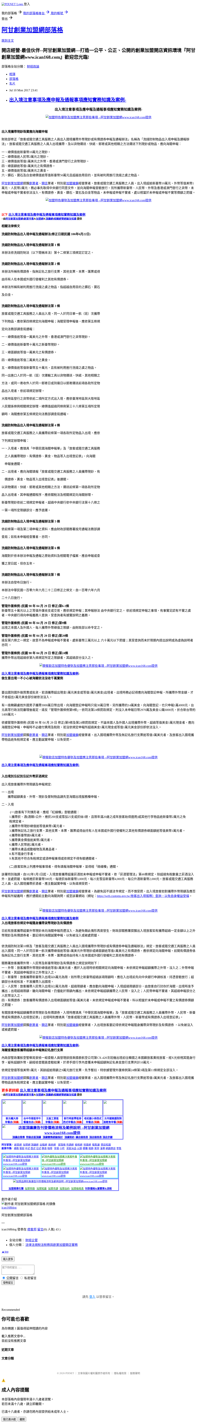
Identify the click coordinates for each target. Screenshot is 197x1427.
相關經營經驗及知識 (65, 218)
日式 (38, 1148)
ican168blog (9, 1207)
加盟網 (39, 218)
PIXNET (69, 1373)
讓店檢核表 (82, 1137)
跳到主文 (8, 40)
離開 (22, 1419)
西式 (33, 1148)
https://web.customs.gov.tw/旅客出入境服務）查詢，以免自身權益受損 (143, 896)
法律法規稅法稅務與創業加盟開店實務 (51, 1244)
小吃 (62, 1148)
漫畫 (102, 1148)
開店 (45, 183)
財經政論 (33, 66)
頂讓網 (49, 218)
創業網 (18, 1144)
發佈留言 (8, 1282)
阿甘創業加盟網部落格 (32, 29)
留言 (40, 1229)
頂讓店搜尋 (18, 1137)
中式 (27, 1148)
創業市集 (29, 218)
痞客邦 (32, 1229)
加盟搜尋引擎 (16, 1188)
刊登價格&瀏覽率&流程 (98, 1188)
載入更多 (8, 1259)
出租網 (43, 1144)
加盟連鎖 (72, 183)
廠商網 (52, 1144)
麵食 (44, 1148)
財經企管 (31, 1240)
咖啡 (49, 1148)
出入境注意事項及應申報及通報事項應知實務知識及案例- (67, 99)
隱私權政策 (120, 1373)
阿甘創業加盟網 (12, 183)
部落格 (13, 79)
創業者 (33, 183)
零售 (118, 1148)
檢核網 (78, 1144)
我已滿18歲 (9, 1419)
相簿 (12, 74)
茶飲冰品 (71, 1148)
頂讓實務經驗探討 (53, 1137)
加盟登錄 (30, 1188)
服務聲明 (135, 1373)
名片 (12, 83)
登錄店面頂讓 (33, 1137)
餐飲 (21, 1148)
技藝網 (87, 1144)
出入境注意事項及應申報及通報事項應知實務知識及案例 (46, 214)
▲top (5, 1251)
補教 (16, 1148)
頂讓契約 (69, 1137)
